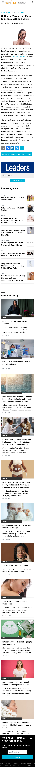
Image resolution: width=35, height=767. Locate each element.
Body (2, 273)
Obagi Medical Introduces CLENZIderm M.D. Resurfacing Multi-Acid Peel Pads (12, 266)
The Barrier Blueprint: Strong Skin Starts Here (16, 602)
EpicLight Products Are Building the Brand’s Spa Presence (13, 254)
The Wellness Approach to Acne (15, 566)
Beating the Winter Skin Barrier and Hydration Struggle (16, 526)
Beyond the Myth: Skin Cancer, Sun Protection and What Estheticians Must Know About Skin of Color (16, 441)
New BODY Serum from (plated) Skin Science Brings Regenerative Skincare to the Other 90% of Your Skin (13, 278)
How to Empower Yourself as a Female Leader (12, 199)
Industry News (5, 240)
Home (3, 12)
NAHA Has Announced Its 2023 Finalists (12, 209)
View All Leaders (18, 180)
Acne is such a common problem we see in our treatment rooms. (16, 570)
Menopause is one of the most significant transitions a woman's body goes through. (15, 733)
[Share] (8, 148)
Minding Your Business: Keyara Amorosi (14, 322)
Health (4, 435)
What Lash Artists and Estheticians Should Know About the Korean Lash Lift (13, 220)
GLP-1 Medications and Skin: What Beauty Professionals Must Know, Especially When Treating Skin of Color (16, 485)
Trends (3, 215)
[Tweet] (17, 148)
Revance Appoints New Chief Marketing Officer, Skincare (12, 244)
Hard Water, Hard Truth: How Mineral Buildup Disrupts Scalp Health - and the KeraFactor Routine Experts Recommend (17, 399)
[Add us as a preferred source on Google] (22, 148)
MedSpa (4, 358)
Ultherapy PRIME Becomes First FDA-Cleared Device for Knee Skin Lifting (13, 233)
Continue (18, 757)
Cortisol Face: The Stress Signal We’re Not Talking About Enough (15, 683)
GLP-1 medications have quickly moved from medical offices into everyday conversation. (15, 493)
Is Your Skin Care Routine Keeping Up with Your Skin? (17, 643)
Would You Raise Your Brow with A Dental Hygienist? (16, 363)
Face (2, 250)
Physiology (20, 12)
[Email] (3, 148)
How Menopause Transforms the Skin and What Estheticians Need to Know (16, 725)
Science (10, 12)
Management (4, 195)
